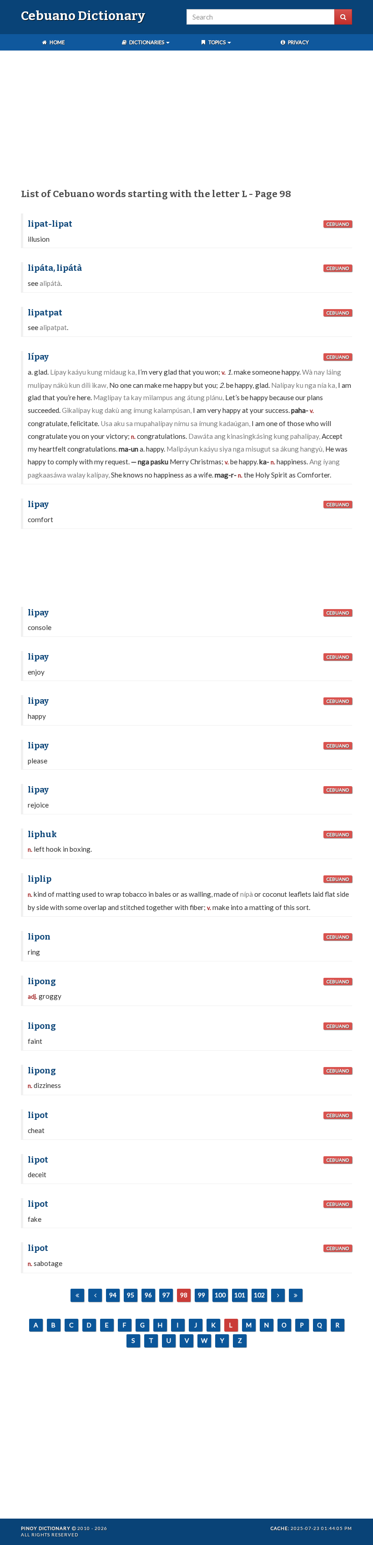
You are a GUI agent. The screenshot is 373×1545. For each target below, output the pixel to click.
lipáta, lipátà (55, 268)
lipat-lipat (50, 224)
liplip (39, 879)
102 (259, 1295)
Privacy (298, 42)
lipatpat (45, 313)
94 (112, 1295)
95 (130, 1295)
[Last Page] (295, 1295)
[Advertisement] (186, 121)
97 (166, 1295)
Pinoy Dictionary (46, 1528)
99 (201, 1295)
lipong (42, 981)
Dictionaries (146, 42)
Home (57, 42)
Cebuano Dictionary (83, 15)
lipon (39, 937)
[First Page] (77, 1295)
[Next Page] (278, 1295)
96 (148, 1295)
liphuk (42, 834)
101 (239, 1295)
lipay (38, 504)
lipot (38, 1115)
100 (220, 1295)
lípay (38, 357)
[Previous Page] (95, 1295)
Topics (217, 42)
